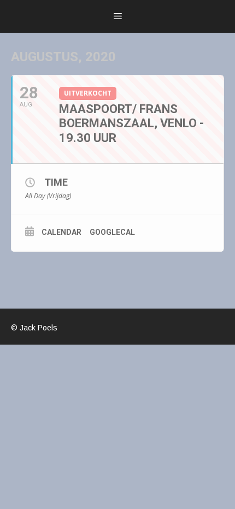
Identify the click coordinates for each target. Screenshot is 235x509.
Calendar (61, 232)
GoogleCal (112, 232)
